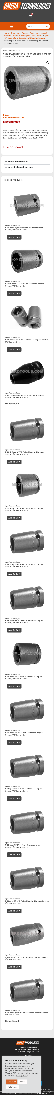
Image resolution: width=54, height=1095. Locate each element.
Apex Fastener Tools (25, 33)
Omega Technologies (44, 1091)
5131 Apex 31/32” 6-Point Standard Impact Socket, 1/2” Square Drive (23, 790)
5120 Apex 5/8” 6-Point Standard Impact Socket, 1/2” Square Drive (26, 341)
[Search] (47, 26)
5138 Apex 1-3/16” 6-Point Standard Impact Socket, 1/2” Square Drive (24, 621)
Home (6, 33)
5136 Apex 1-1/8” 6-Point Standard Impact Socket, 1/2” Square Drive (23, 678)
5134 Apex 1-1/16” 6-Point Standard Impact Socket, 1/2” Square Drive (24, 734)
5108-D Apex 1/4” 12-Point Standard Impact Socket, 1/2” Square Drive (24, 453)
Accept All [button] (11, 1081)
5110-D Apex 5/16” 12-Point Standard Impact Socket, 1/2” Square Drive (24, 396)
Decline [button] (23, 1081)
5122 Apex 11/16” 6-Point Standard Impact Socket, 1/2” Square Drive (23, 846)
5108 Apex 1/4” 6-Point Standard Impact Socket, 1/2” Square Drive (26, 1014)
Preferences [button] (12, 1087)
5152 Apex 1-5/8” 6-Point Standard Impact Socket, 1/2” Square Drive (24, 509)
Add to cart (14, 237)
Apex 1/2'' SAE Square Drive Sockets (27, 35)
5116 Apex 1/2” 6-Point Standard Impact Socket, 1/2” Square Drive (26, 958)
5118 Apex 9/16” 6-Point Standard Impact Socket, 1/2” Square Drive (27, 902)
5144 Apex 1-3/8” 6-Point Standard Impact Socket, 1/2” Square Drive (24, 565)
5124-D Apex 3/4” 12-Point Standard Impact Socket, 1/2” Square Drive (24, 285)
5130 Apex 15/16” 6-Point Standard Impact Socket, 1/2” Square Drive (24, 229)
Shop (13, 33)
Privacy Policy (22, 1075)
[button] (12, 26)
